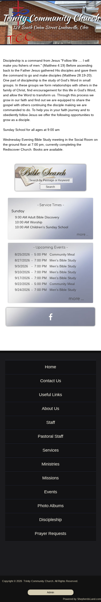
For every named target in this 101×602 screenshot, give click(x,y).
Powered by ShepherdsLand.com (82, 599)
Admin (50, 592)
